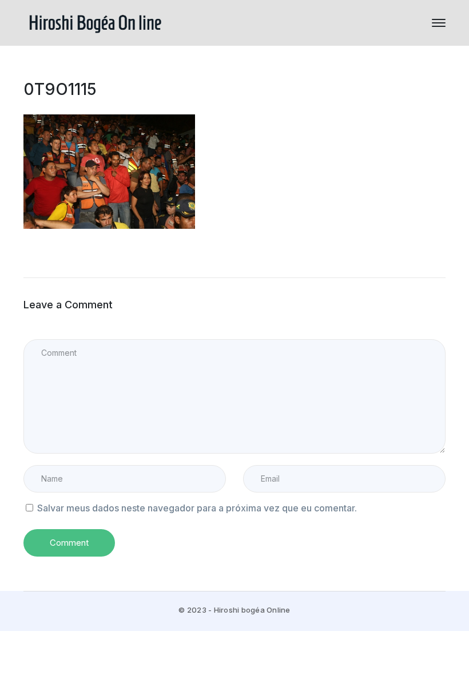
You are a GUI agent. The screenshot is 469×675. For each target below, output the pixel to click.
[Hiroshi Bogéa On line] (94, 21)
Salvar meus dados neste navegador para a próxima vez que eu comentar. (197, 508)
